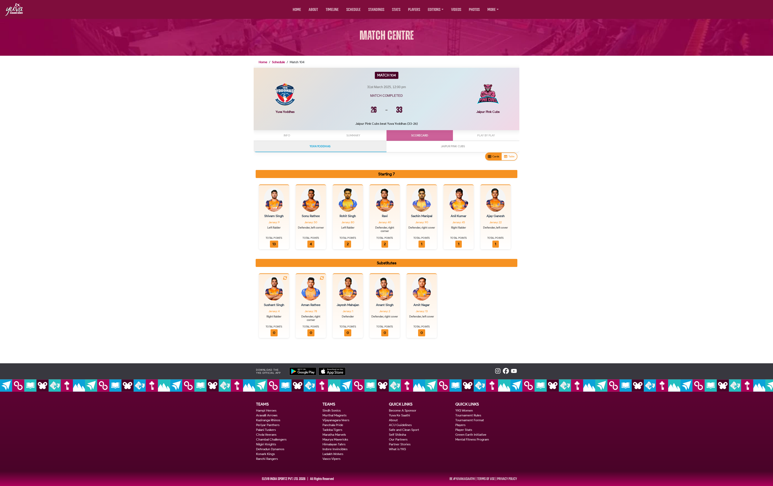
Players (460, 425)
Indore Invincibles (334, 449)
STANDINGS (376, 9)
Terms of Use (486, 479)
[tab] (287, 135)
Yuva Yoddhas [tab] (320, 146)
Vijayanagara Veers (335, 420)
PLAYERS (414, 9)
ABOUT (313, 9)
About (393, 420)
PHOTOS (474, 9)
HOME (297, 9)
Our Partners (398, 439)
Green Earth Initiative (470, 435)
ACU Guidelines (400, 425)
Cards (495, 156)
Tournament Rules (468, 415)
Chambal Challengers (271, 439)
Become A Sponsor (402, 410)
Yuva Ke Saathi (399, 415)
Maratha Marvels (334, 435)
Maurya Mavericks (335, 439)
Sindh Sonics (331, 410)
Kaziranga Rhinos (268, 420)
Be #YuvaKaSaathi (462, 479)
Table (511, 156)
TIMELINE (332, 9)
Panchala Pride (332, 425)
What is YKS (397, 449)
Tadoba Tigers (332, 430)
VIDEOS (456, 9)
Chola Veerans (266, 435)
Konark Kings (265, 454)
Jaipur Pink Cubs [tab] (453, 146)
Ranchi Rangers (267, 459)
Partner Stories (399, 444)
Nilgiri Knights (266, 444)
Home (263, 62)
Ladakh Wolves (332, 454)
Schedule (278, 62)
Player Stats (463, 430)
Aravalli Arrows (266, 415)
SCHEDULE (353, 9)
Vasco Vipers (331, 459)
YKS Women (464, 410)
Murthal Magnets (334, 415)
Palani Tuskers (266, 430)
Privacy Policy (507, 479)
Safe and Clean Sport (404, 430)
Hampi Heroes (266, 410)
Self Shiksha (397, 435)
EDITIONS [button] (434, 9)
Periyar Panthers (267, 425)
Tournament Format (469, 420)
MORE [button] (491, 9)
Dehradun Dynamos (270, 449)
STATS (396, 9)
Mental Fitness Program (472, 439)
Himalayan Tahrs (333, 444)
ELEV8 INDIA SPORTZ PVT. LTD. (280, 479)
